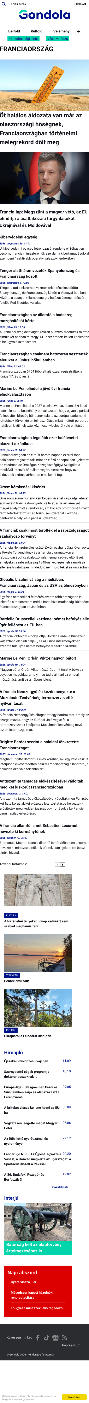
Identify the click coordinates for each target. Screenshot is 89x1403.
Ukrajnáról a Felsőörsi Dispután (27, 1036)
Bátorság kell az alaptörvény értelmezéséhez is (33, 1248)
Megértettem (74, 1396)
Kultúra (11, 915)
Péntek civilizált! (16, 981)
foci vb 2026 (59, 39)
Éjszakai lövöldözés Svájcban (26, 1061)
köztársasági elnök (25, 39)
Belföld (14, 31)
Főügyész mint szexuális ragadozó (37, 1308)
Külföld (36, 31)
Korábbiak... (62, 1187)
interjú (11, 1030)
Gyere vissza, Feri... (25, 1282)
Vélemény (61, 31)
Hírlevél (80, 4)
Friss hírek (18, 4)
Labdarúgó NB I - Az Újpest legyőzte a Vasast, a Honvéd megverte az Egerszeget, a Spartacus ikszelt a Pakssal (37, 1159)
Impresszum (71, 1345)
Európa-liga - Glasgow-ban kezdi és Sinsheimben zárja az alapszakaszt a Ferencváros (32, 1092)
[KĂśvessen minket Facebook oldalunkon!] (37, 1337)
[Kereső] (4, 4)
